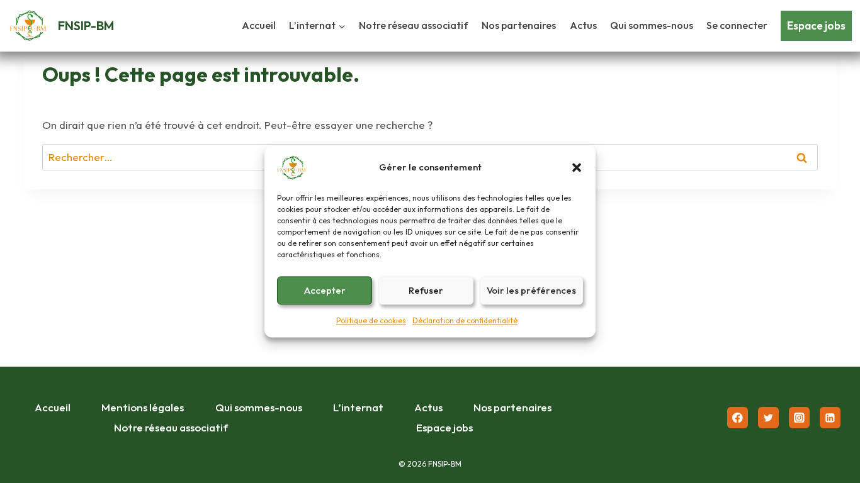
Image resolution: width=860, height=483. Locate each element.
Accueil (259, 25)
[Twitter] (768, 417)
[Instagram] (799, 417)
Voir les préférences (531, 290)
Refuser (426, 290)
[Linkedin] (830, 417)
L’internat (358, 407)
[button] (576, 167)
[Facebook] (737, 417)
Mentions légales (142, 407)
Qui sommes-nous (651, 25)
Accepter (325, 290)
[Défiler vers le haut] (829, 386)
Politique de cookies (371, 320)
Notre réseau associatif (413, 25)
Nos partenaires (519, 25)
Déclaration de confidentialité (465, 320)
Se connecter (736, 25)
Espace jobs (816, 25)
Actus (583, 25)
